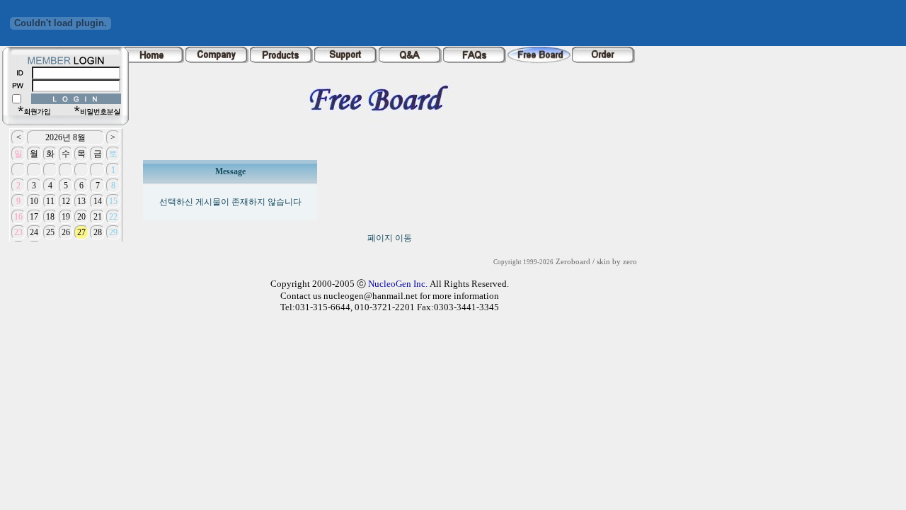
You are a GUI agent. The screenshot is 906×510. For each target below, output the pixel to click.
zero (630, 262)
